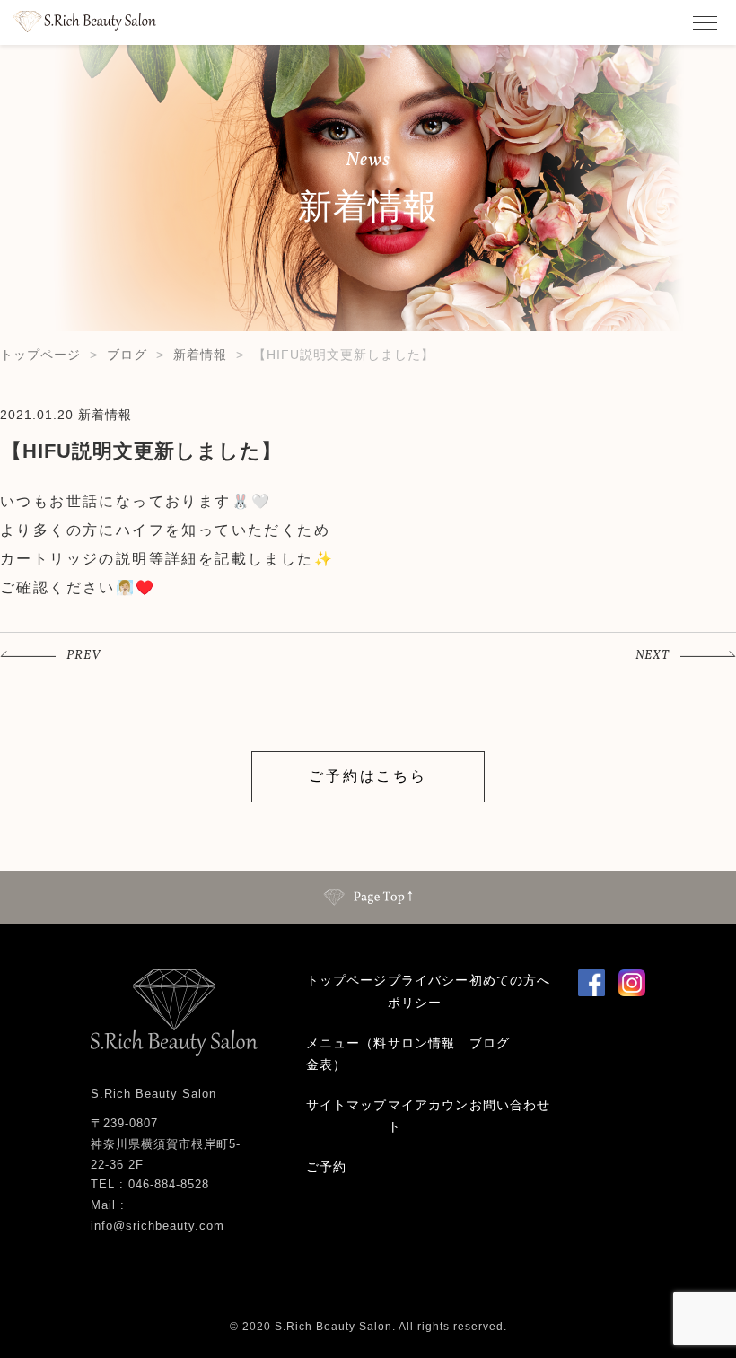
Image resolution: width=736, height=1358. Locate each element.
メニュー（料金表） (346, 1054)
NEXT (652, 655)
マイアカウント (428, 1116)
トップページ (40, 354)
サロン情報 (421, 1043)
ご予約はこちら (368, 776)
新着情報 (200, 354)
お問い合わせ (509, 1105)
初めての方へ (509, 980)
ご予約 (326, 1167)
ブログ (127, 354)
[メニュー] (705, 22)
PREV (83, 655)
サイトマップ (346, 1105)
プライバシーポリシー (428, 991)
